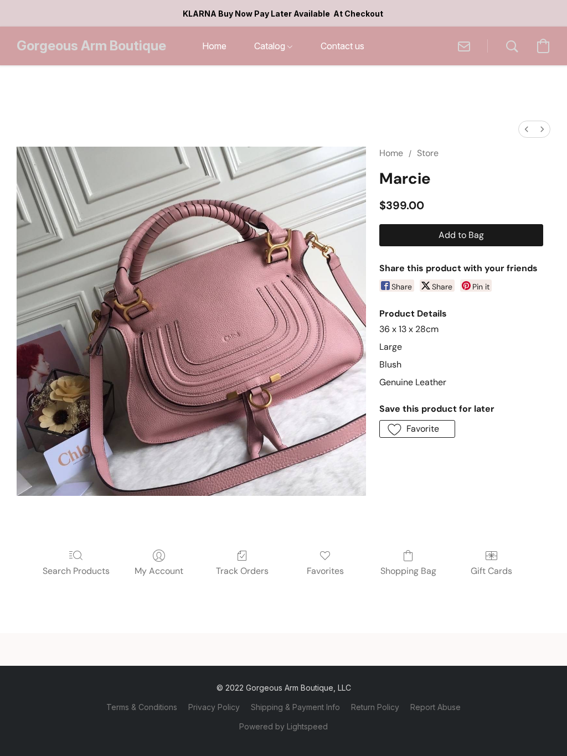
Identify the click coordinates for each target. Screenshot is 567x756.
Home (391, 153)
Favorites (325, 571)
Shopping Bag (408, 571)
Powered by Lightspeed (283, 726)
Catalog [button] (270, 45)
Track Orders (242, 571)
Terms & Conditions (141, 707)
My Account (159, 571)
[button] (91, 46)
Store (428, 153)
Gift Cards (491, 571)
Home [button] (214, 45)
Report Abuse (435, 707)
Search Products (76, 571)
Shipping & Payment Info (295, 707)
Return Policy (375, 707)
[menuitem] (526, 129)
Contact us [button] (342, 45)
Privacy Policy (214, 707)
